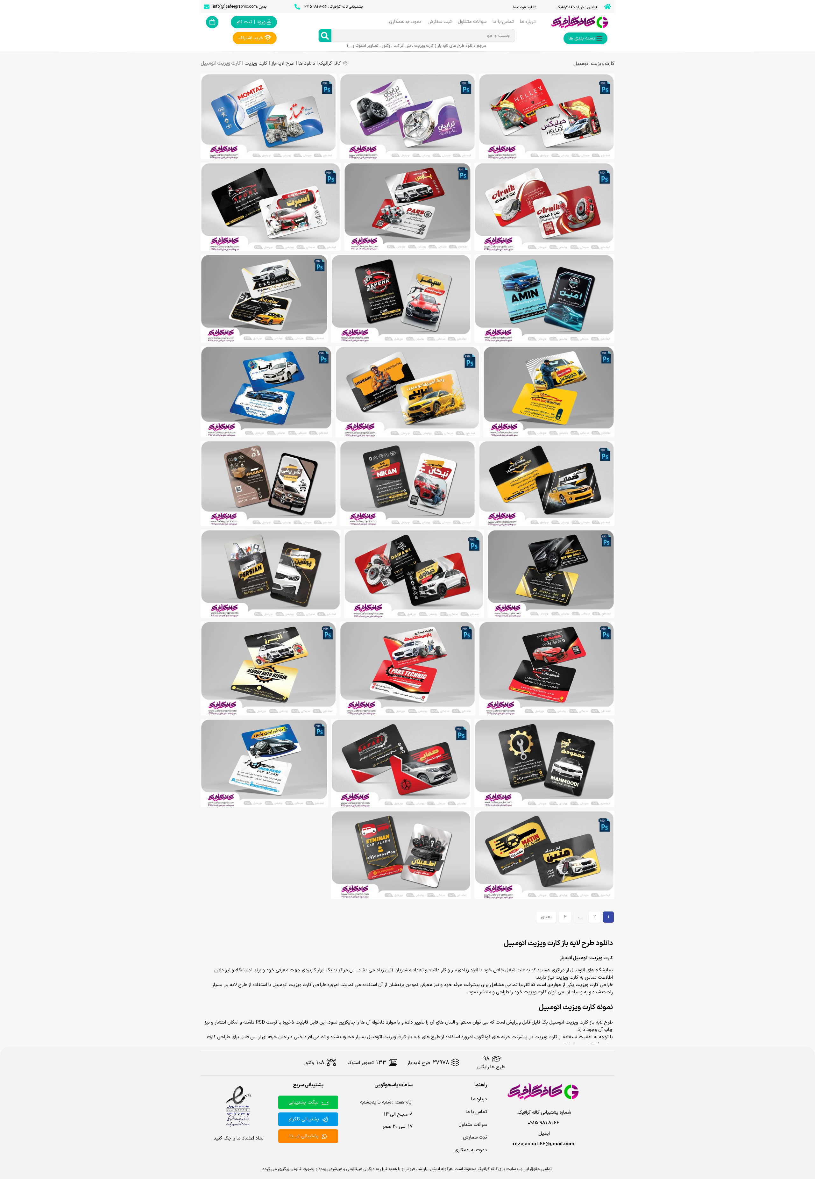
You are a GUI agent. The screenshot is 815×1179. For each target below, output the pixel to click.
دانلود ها (306, 63)
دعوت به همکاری (405, 21)
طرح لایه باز (282, 63)
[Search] (325, 35)
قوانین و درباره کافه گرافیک (577, 7)
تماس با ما (503, 21)
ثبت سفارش (440, 21)
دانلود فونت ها (524, 7)
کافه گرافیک (330, 63)
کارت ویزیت (255, 63)
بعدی (546, 917)
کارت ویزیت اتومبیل (593, 64)
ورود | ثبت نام (251, 22)
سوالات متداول (472, 21)
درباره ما (528, 21)
